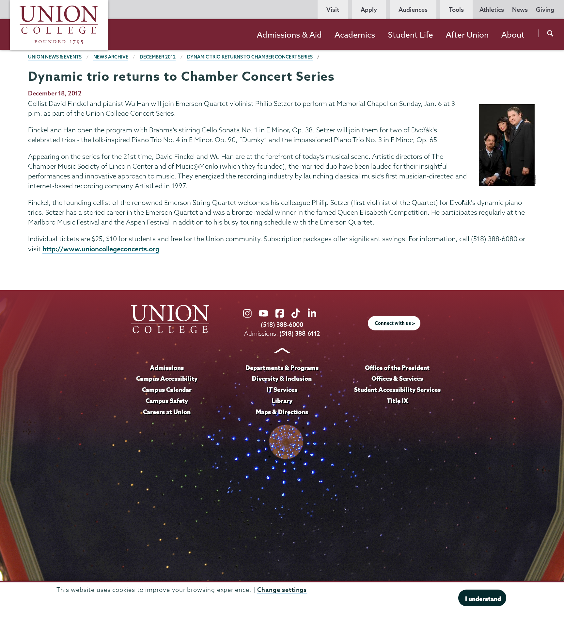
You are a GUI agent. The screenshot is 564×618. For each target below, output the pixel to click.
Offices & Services (397, 378)
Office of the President (397, 368)
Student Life (410, 35)
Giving (545, 9)
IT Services (282, 389)
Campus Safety (167, 401)
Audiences (413, 9)
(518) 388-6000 (282, 324)
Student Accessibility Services (397, 389)
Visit (332, 9)
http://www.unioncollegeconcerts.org (100, 248)
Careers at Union (167, 412)
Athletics (491, 9)
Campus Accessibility (166, 378)
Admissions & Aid (289, 35)
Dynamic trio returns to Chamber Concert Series (250, 57)
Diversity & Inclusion (282, 378)
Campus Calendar (167, 389)
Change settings (282, 589)
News (520, 9)
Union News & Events (55, 57)
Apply (369, 9)
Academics (355, 35)
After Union (467, 35)
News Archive (110, 57)
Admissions (167, 368)
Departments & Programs (282, 368)
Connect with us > (395, 323)
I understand (483, 598)
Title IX (397, 401)
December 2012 (158, 57)
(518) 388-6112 (299, 333)
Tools (456, 9)
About (513, 35)
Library (282, 401)
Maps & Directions (282, 412)
